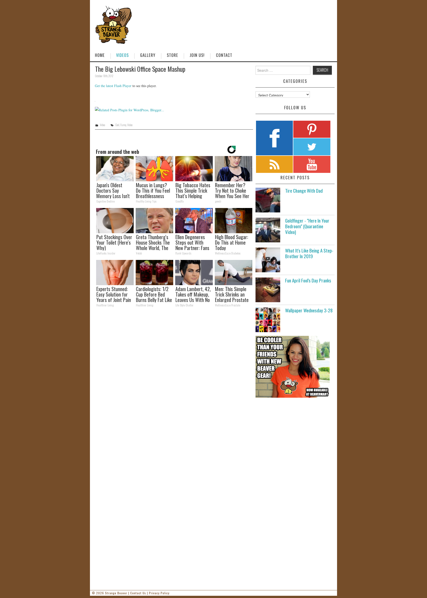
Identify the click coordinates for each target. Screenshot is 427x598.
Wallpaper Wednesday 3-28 (309, 310)
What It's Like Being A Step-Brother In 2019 (309, 253)
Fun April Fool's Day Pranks (308, 280)
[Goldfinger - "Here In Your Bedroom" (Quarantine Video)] (268, 230)
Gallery (147, 55)
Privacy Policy (159, 593)
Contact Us (138, 593)
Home (100, 55)
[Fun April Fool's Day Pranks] (268, 289)
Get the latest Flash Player (113, 85)
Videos (122, 55)
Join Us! (197, 55)
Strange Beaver (116, 593)
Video (102, 125)
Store (172, 55)
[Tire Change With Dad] (268, 200)
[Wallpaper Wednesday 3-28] (268, 319)
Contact (224, 55)
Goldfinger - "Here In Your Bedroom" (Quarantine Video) (307, 226)
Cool (117, 125)
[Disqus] (174, 379)
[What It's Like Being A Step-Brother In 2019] (268, 260)
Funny (123, 125)
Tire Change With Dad (304, 190)
